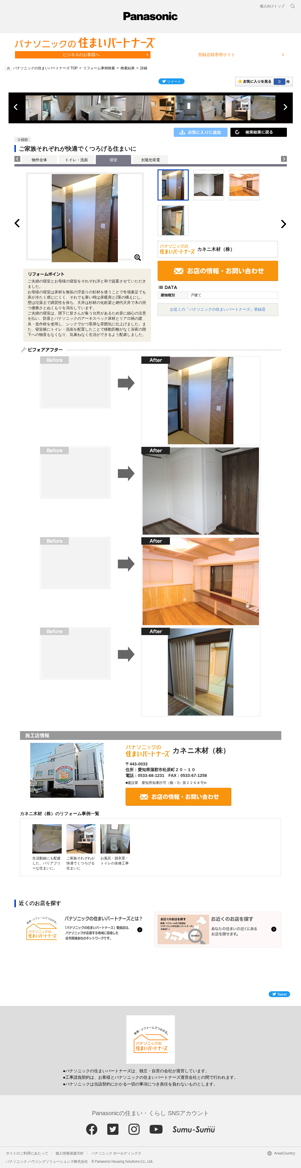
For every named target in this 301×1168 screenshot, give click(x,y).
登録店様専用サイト (216, 54)
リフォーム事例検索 (99, 68)
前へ (16, 107)
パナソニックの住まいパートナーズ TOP (45, 68)
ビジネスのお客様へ (81, 54)
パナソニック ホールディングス (116, 1153)
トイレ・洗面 (76, 160)
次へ (285, 107)
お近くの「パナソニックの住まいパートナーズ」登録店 (217, 309)
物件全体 (39, 160)
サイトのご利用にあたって (27, 1153)
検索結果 (128, 68)
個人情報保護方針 (70, 1153)
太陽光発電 (150, 160)
